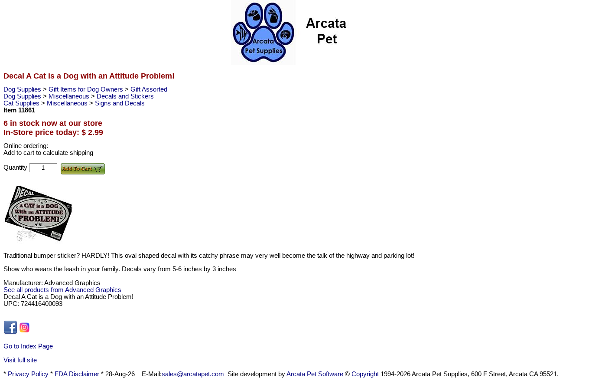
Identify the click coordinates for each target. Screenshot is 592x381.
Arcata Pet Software (314, 374)
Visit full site (20, 360)
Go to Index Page (28, 346)
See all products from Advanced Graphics (62, 289)
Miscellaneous (70, 96)
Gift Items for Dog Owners (87, 89)
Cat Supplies (22, 103)
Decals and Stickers (125, 96)
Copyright (365, 374)
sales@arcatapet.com (193, 374)
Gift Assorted (148, 89)
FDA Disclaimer (77, 374)
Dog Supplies (23, 89)
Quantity (16, 167)
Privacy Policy (28, 374)
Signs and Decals (120, 103)
